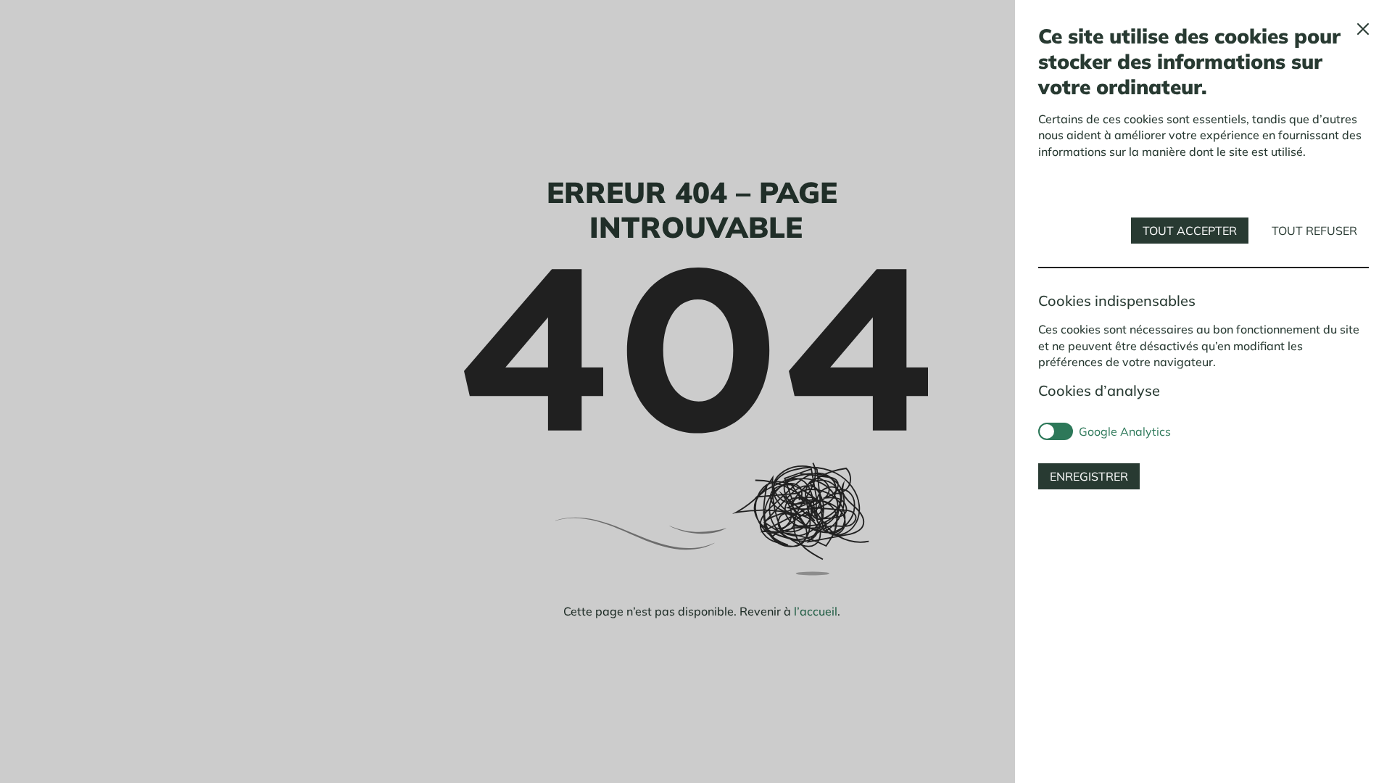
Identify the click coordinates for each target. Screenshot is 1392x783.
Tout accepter (1190, 230)
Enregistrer (1089, 476)
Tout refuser (1314, 230)
